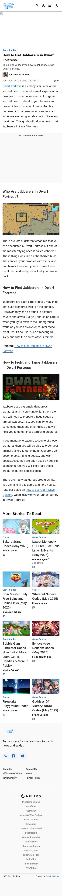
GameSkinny (31, 841)
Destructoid (31, 833)
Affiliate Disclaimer (12, 773)
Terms (29, 773)
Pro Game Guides (31, 802)
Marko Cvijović (40, 559)
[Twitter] (23, 756)
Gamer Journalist (31, 837)
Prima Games (31, 819)
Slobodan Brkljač (12, 611)
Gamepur (31, 811)
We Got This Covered (31, 828)
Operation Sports (31, 846)
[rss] (6, 756)
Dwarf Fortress (12, 86)
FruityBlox (31, 859)
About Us (7, 769)
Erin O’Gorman (40, 714)
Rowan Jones (10, 550)
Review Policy (10, 778)
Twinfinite (31, 806)
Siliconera (31, 824)
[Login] (56, 6)
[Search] (37, 6)
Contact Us (31, 769)
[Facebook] (14, 756)
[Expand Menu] (50, 6)
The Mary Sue (31, 850)
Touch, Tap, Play (31, 855)
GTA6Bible (31, 868)
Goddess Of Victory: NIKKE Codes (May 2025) (45, 706)
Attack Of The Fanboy (31, 815)
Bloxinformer (31, 863)
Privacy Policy (33, 778)
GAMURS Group (52, 876)
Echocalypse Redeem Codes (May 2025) (43, 648)
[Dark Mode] (43, 6)
